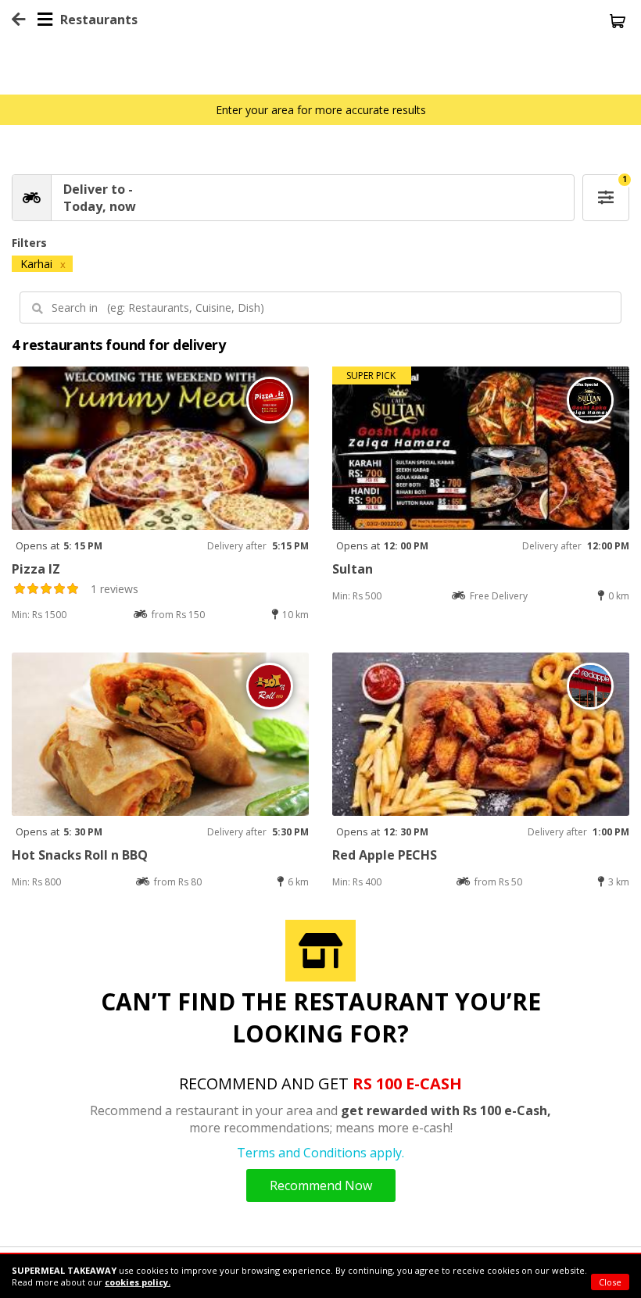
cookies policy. (137, 1282)
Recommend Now (321, 1185)
